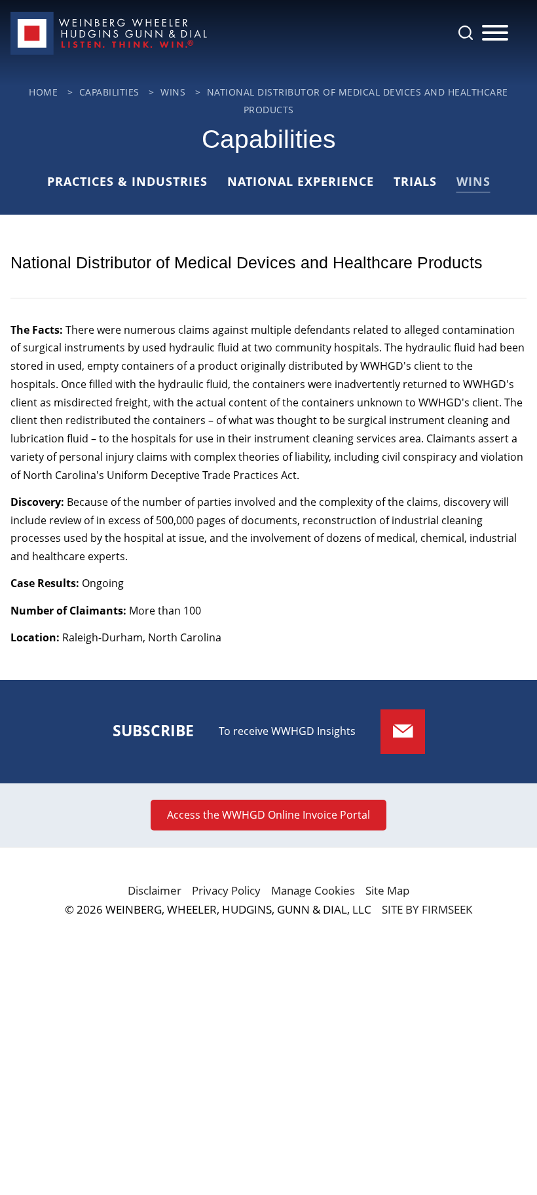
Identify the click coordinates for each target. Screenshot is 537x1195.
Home (43, 92)
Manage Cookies (313, 890)
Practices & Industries (127, 181)
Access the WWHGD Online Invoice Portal (268, 815)
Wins (172, 92)
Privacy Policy (226, 890)
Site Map (387, 890)
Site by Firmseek (427, 909)
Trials (415, 181)
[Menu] (495, 33)
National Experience (300, 181)
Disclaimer (154, 890)
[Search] (465, 33)
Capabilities (109, 92)
